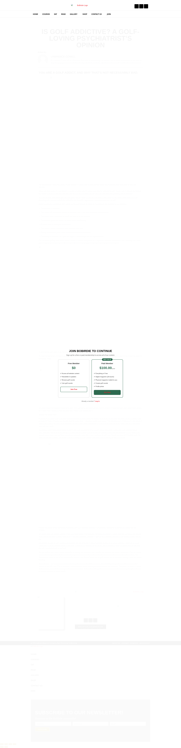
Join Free (73, 389)
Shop (85, 14)
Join (109, 14)
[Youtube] (146, 6)
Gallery (73, 14)
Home (35, 14)
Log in (97, 401)
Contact (125, 643)
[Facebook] (136, 6)
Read (63, 14)
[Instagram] (141, 6)
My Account (145, 643)
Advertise (134, 643)
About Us (116, 643)
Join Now (107, 392)
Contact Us (96, 14)
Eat (55, 14)
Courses (46, 14)
